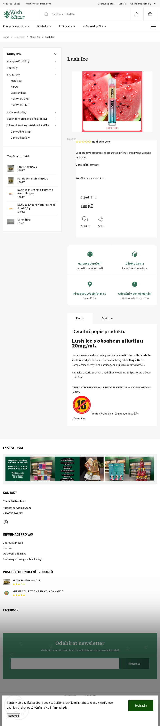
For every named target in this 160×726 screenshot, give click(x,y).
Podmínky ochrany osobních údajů (22, 559)
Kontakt (122, 3)
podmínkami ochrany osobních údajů (99, 650)
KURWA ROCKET (20, 105)
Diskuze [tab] (107, 318)
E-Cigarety (13, 75)
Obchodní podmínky (140, 3)
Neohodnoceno (101, 141)
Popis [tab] (80, 318)
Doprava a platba (106, 3)
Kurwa (14, 87)
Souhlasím (141, 706)
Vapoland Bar (18, 93)
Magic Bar (16, 81)
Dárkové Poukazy (21, 132)
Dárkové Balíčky (20, 138)
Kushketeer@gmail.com (17, 508)
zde (65, 708)
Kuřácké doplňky (17, 112)
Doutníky (12, 68)
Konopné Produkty (18, 61)
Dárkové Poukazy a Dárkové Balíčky (28, 125)
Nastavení (13, 716)
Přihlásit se (134, 664)
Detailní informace (87, 165)
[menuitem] (18, 26)
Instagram (6, 522)
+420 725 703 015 (13, 513)
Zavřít (146, 232)
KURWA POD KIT (20, 99)
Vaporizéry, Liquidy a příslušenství (27, 119)
